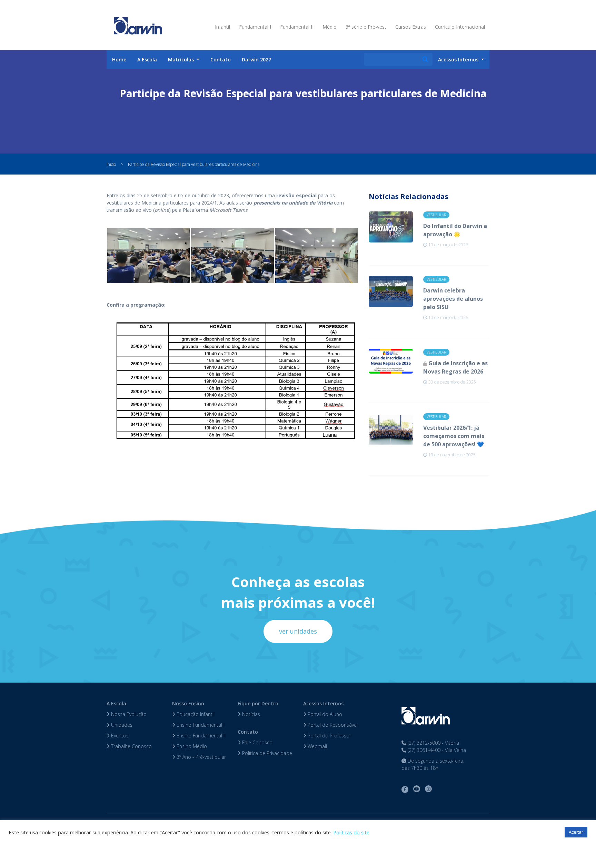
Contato (220, 59)
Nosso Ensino (188, 703)
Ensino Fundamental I (200, 725)
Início (111, 164)
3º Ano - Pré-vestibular (200, 757)
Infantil (222, 26)
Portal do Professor (328, 735)
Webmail (316, 746)
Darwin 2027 (256, 59)
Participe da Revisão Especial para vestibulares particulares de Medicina (194, 164)
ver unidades (298, 631)
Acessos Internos (323, 703)
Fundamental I (255, 26)
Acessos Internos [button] (459, 59)
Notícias (250, 714)
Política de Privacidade (266, 753)
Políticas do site (351, 832)
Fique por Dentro (258, 703)
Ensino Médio (191, 746)
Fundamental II (297, 26)
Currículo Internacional (460, 26)
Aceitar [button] (576, 832)
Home (119, 59)
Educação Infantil (195, 714)
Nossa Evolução (128, 714)
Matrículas (181, 59)
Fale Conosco (256, 742)
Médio (329, 26)
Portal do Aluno (324, 714)
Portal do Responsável (332, 725)
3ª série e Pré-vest (366, 26)
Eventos (119, 735)
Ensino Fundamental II (200, 735)
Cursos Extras (410, 26)
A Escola (147, 59)
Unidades (121, 725)
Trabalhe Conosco (131, 746)
